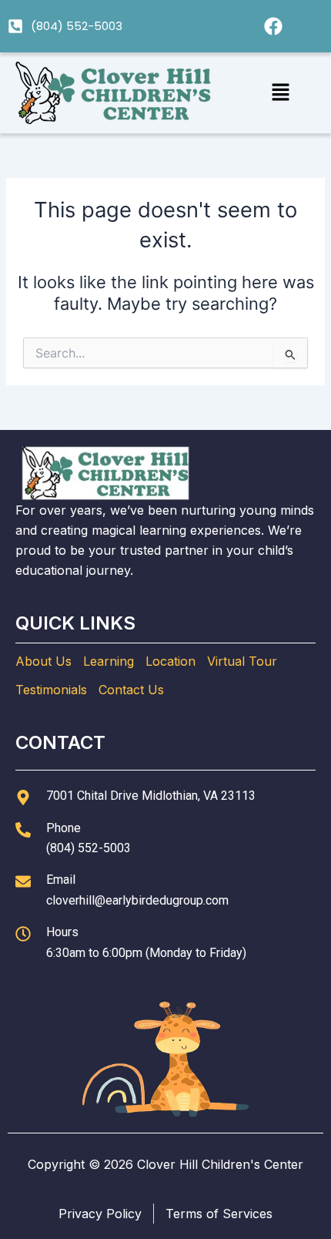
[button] (280, 92)
